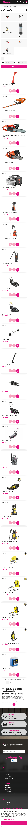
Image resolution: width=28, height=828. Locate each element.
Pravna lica (7, 774)
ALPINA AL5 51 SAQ (6, 314)
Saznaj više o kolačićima (7, 826)
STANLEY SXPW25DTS (7, 516)
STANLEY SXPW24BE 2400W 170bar (10, 542)
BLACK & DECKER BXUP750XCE (9, 213)
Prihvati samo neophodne (8, 819)
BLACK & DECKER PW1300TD (9, 238)
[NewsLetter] (24, 751)
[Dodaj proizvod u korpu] (17, 91)
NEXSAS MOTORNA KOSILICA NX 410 (11, 415)
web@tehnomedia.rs (13, 718)
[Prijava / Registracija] (20, 2)
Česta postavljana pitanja (10, 793)
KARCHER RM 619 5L (7, 668)
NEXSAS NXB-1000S (6, 440)
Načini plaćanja (8, 787)
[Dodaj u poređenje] (14, 91)
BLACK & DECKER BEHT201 (8, 110)
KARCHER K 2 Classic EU (8, 567)
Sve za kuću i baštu (7, 6)
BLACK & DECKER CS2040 (8, 162)
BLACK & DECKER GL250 (7, 85)
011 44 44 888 (12, 724)
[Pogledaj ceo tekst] (14, 704)
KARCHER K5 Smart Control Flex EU (10, 643)
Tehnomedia (7, 2)
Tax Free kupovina (8, 791)
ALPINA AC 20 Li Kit (6, 390)
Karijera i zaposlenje (9, 778)
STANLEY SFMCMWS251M (8, 491)
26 (16, 58)
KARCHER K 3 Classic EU (8, 592)
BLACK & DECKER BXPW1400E (9, 263)
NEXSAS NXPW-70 (6, 466)
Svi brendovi (7, 802)
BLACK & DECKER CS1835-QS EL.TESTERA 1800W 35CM (13, 136)
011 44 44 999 (12, 716)
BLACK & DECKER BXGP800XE (9, 187)
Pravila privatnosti (8, 776)
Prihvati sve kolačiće (7, 822)
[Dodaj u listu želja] (10, 91)
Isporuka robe (7, 785)
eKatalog (6, 794)
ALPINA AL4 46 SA (6, 288)
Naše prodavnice (8, 771)
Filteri (12, 66)
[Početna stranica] (1, 6)
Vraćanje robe (7, 804)
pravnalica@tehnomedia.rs (14, 726)
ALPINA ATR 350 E (6, 364)
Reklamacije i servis (9, 805)
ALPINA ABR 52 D (6, 339)
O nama (6, 769)
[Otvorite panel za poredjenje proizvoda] (23, 2)
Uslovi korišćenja (8, 789)
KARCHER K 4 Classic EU (8, 618)
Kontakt (6, 772)
